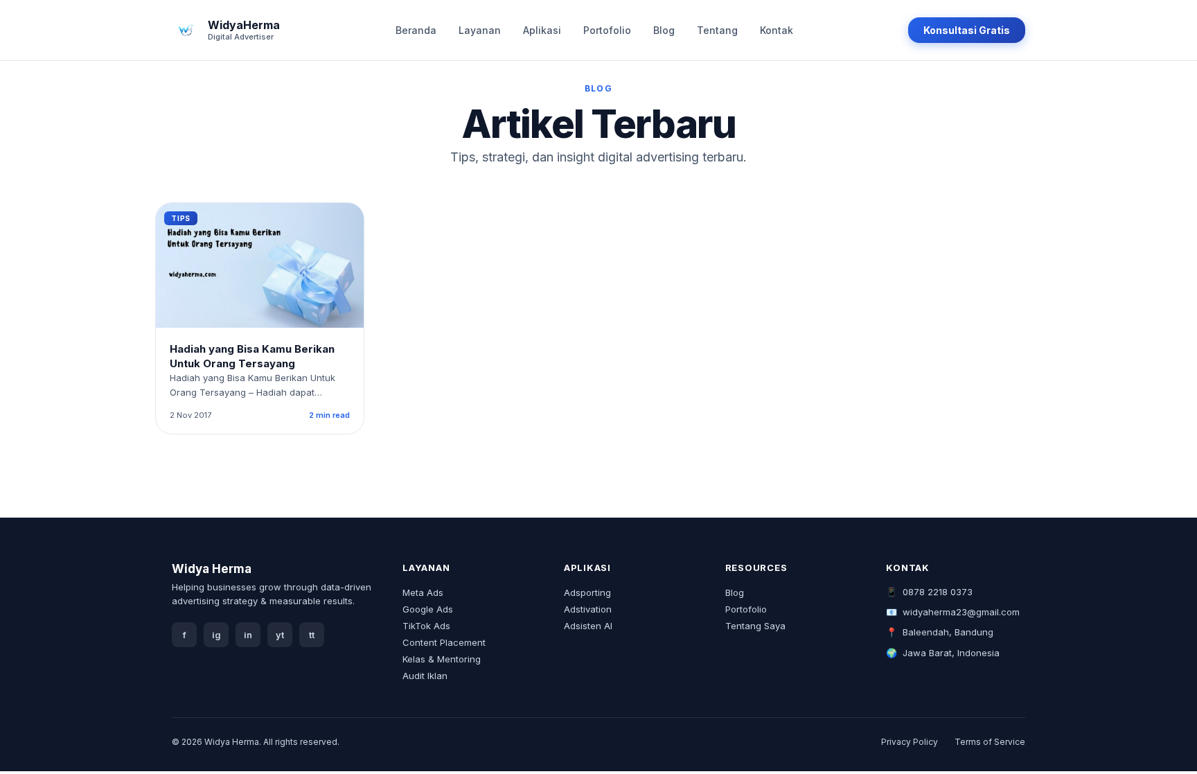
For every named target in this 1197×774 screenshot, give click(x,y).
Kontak (776, 30)
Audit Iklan (424, 675)
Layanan (480, 30)
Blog (664, 30)
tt (311, 635)
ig (216, 635)
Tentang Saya (755, 625)
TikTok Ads (426, 625)
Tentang (717, 30)
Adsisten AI (588, 625)
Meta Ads (422, 592)
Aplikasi (542, 30)
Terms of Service (990, 742)
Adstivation (588, 609)
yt (280, 635)
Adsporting (587, 592)
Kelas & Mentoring (441, 659)
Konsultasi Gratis (966, 30)
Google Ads (427, 609)
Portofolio (607, 30)
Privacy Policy (909, 742)
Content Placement (444, 642)
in (248, 635)
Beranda (416, 30)
